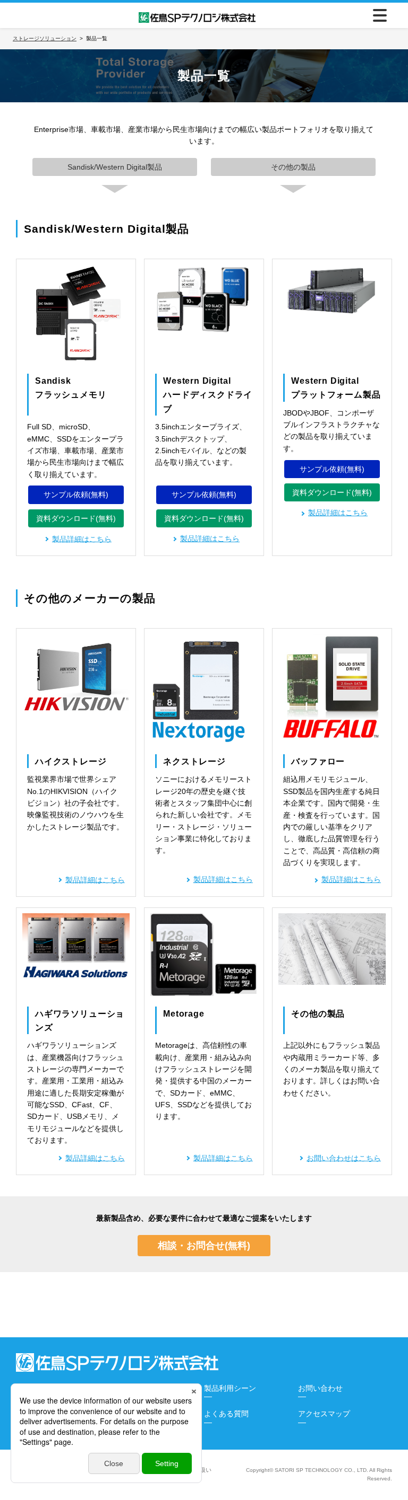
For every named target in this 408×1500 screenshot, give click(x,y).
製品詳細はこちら (210, 538)
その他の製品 (293, 167)
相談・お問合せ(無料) (204, 1245)
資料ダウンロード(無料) (76, 518)
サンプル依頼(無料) (76, 494)
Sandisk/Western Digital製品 (114, 167)
